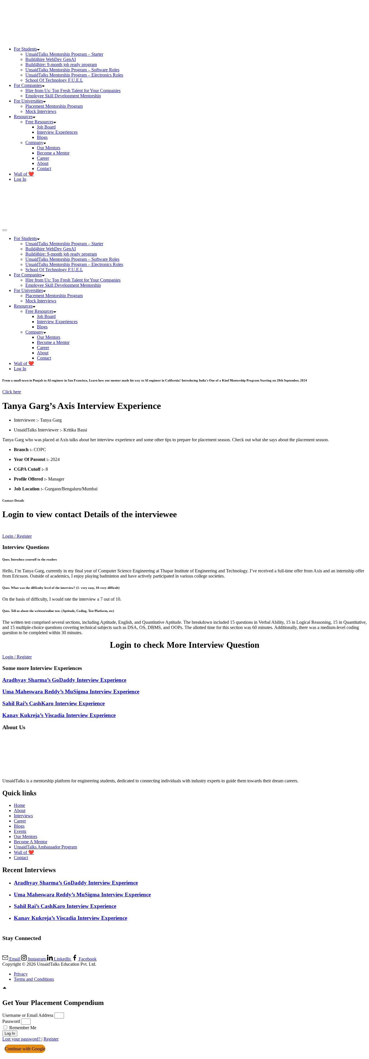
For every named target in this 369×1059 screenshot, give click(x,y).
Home (19, 805)
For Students (25, 48)
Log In (20, 179)
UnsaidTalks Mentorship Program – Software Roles (72, 69)
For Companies (28, 85)
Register (51, 1038)
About (42, 163)
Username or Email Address (27, 1015)
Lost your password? (22, 1038)
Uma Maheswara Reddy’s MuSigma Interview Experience (70, 691)
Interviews (23, 815)
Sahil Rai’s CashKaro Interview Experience (53, 703)
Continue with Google (25, 1048)
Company (34, 142)
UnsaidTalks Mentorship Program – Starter (64, 54)
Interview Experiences (57, 132)
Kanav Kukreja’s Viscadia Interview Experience (59, 715)
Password (11, 1021)
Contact (44, 168)
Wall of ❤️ (24, 174)
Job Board (46, 126)
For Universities (28, 100)
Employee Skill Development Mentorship (63, 95)
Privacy (21, 973)
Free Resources (39, 121)
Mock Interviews (40, 111)
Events (20, 831)
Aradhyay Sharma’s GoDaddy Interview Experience (64, 680)
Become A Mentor (30, 841)
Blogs (42, 137)
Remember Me (22, 1027)
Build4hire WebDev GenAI (50, 59)
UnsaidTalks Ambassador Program (45, 846)
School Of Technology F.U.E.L (54, 80)
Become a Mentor (53, 152)
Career (43, 158)
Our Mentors (48, 147)
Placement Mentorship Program (54, 106)
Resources (23, 116)
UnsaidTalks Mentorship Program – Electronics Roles (74, 74)
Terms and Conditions (34, 979)
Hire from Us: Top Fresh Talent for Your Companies (73, 90)
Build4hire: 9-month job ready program (61, 64)
